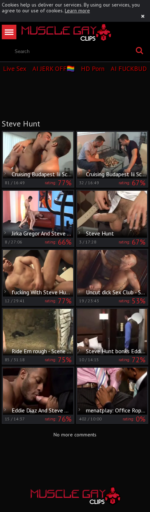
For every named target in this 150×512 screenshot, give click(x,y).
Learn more (77, 10)
